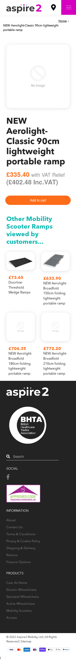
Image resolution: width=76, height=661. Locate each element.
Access (11, 618)
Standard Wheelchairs (22, 597)
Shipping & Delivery (20, 548)
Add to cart (38, 200)
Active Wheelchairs (20, 604)
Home (62, 21)
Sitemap (26, 641)
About (11, 520)
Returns (12, 555)
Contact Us (14, 527)
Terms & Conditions (20, 534)
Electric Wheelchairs (21, 590)
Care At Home (16, 583)
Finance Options (18, 562)
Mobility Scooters (19, 611)
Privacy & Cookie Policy (23, 541)
